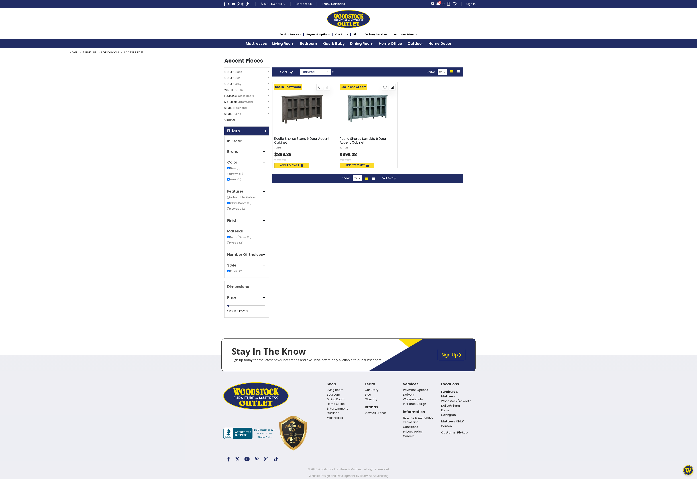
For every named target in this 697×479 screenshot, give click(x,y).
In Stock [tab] (234, 140)
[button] (319, 87)
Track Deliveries (333, 4)
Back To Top (389, 178)
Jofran (278, 147)
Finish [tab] (232, 220)
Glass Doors (241, 203)
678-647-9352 (274, 4)
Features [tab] (235, 191)
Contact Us (303, 4)
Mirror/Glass (241, 237)
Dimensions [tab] (238, 286)
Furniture (89, 52)
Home (73, 52)
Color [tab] (232, 162)
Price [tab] (231, 297)
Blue (236, 168)
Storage (239, 208)
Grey (236, 179)
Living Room (110, 52)
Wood (237, 243)
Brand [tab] (233, 151)
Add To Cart (289, 165)
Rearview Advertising (374, 476)
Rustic (237, 271)
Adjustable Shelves (246, 197)
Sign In (471, 4)
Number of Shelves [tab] (245, 254)
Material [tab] (235, 231)
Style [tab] (232, 265)
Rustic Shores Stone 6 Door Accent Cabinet (301, 140)
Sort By (286, 72)
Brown (237, 174)
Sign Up (450, 355)
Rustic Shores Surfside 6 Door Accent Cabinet (363, 140)
